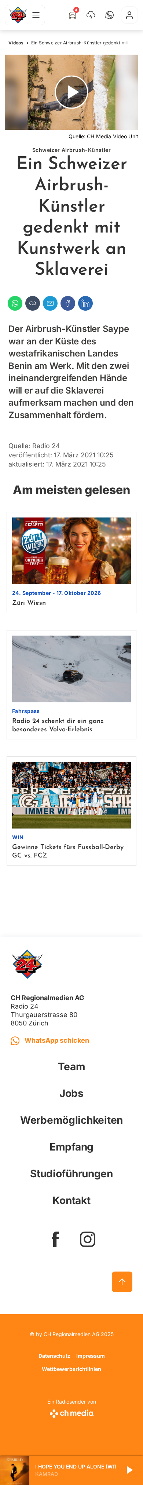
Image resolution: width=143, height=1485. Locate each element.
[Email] (50, 303)
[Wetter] (91, 15)
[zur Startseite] (18, 15)
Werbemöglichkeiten (71, 1120)
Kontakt (71, 1200)
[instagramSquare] (87, 1239)
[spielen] (129, 1470)
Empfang (72, 1147)
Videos (16, 42)
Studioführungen (71, 1173)
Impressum (90, 1356)
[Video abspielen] (71, 92)
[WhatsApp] (15, 303)
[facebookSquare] (55, 1239)
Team (71, 1066)
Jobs (71, 1093)
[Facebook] (67, 303)
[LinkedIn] (85, 303)
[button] (109, 15)
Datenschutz (54, 1356)
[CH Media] (71, 1412)
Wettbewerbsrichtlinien (71, 1369)
